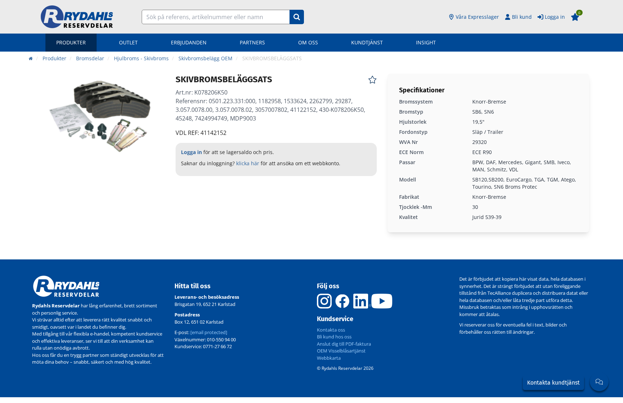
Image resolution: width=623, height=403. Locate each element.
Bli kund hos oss (334, 336)
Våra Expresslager (477, 16)
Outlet (128, 42)
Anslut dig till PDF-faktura (344, 344)
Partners (252, 42)
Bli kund (522, 16)
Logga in (555, 16)
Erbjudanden (189, 42)
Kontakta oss (331, 330)
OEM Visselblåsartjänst (341, 350)
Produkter (71, 42)
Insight (426, 42)
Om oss (308, 42)
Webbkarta (329, 358)
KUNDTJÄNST (367, 42)
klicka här (247, 163)
